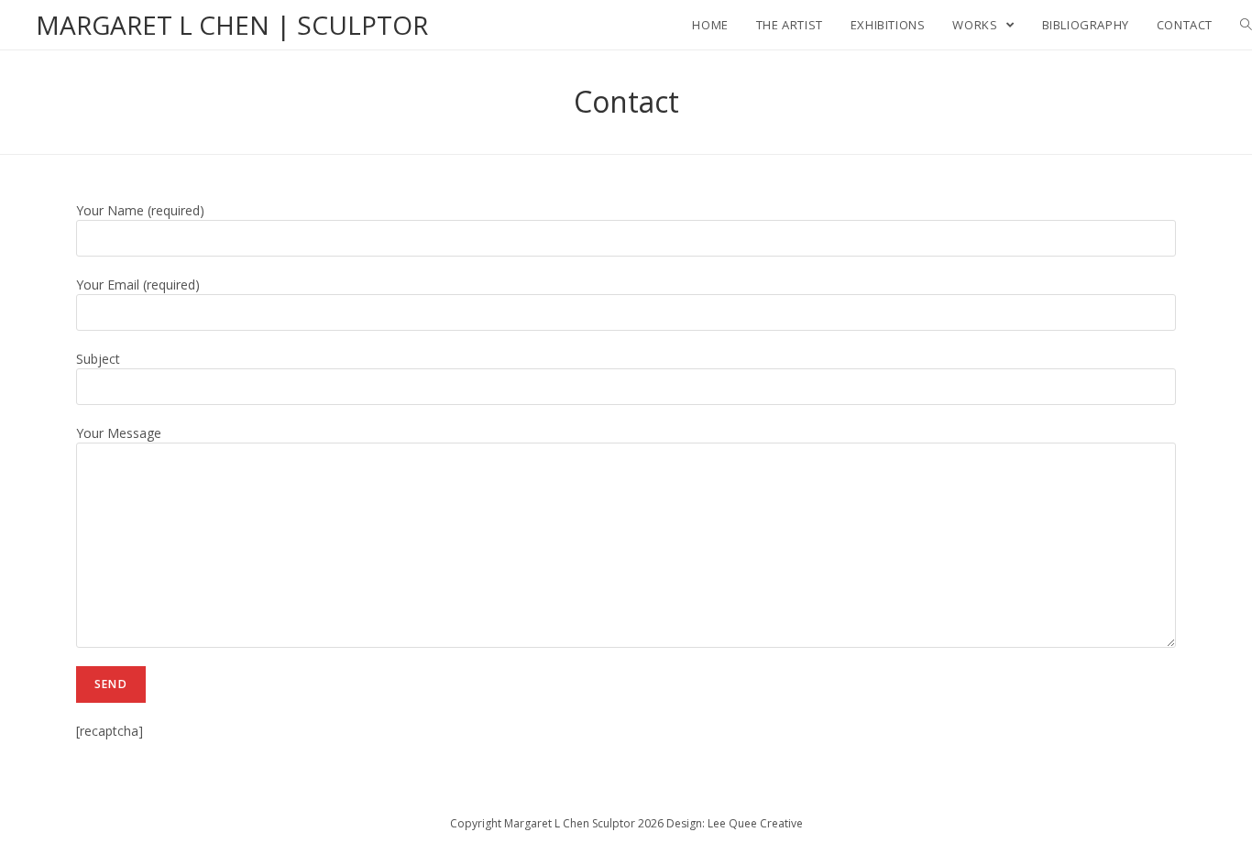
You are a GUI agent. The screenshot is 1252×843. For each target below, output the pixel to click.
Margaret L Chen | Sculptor (232, 24)
